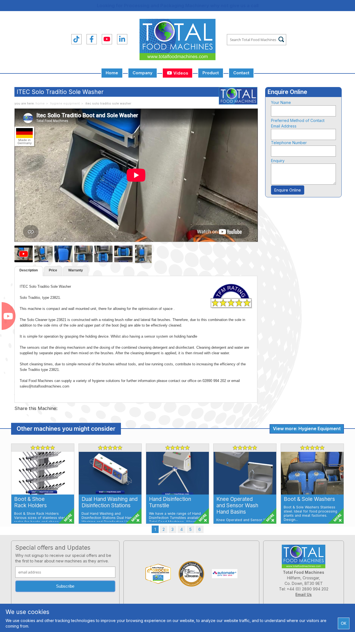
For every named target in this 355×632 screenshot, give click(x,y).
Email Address (283, 126)
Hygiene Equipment (65, 103)
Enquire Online (287, 190)
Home (112, 72)
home (40, 103)
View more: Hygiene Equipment (307, 428)
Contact (241, 72)
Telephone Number (289, 142)
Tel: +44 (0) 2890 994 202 (303, 589)
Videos (180, 73)
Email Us (303, 594)
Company (143, 72)
